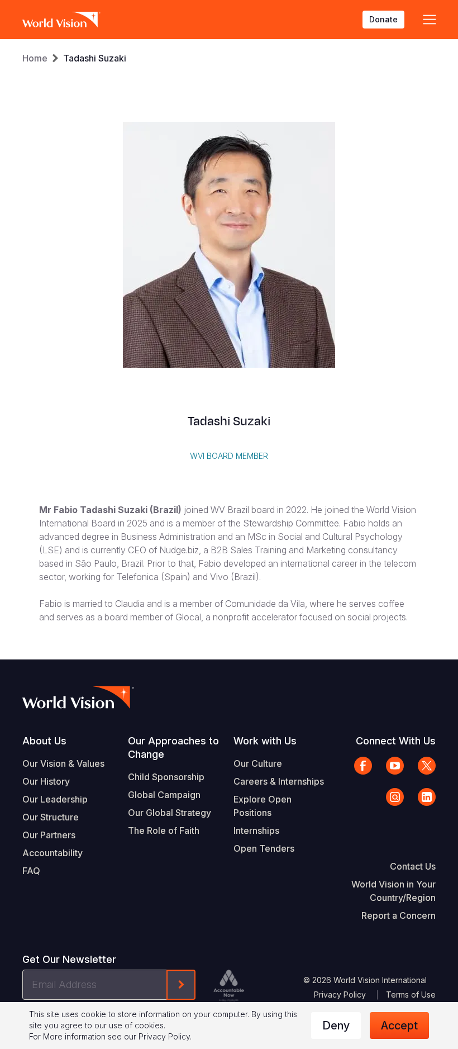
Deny (336, 1025)
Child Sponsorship (166, 776)
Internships (256, 830)
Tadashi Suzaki (94, 58)
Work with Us (265, 741)
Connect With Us (396, 741)
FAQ (31, 870)
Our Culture (257, 763)
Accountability (52, 852)
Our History (46, 781)
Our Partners (48, 835)
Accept (399, 1025)
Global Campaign (164, 794)
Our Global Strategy (169, 812)
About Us (44, 741)
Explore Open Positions (262, 806)
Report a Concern (398, 915)
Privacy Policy (340, 994)
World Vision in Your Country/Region (393, 891)
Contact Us (413, 866)
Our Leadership (55, 799)
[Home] (61, 19)
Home (34, 58)
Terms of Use (411, 994)
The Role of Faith (163, 830)
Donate (383, 19)
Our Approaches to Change (173, 747)
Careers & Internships (278, 781)
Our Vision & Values (63, 763)
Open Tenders (263, 848)
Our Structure (50, 817)
